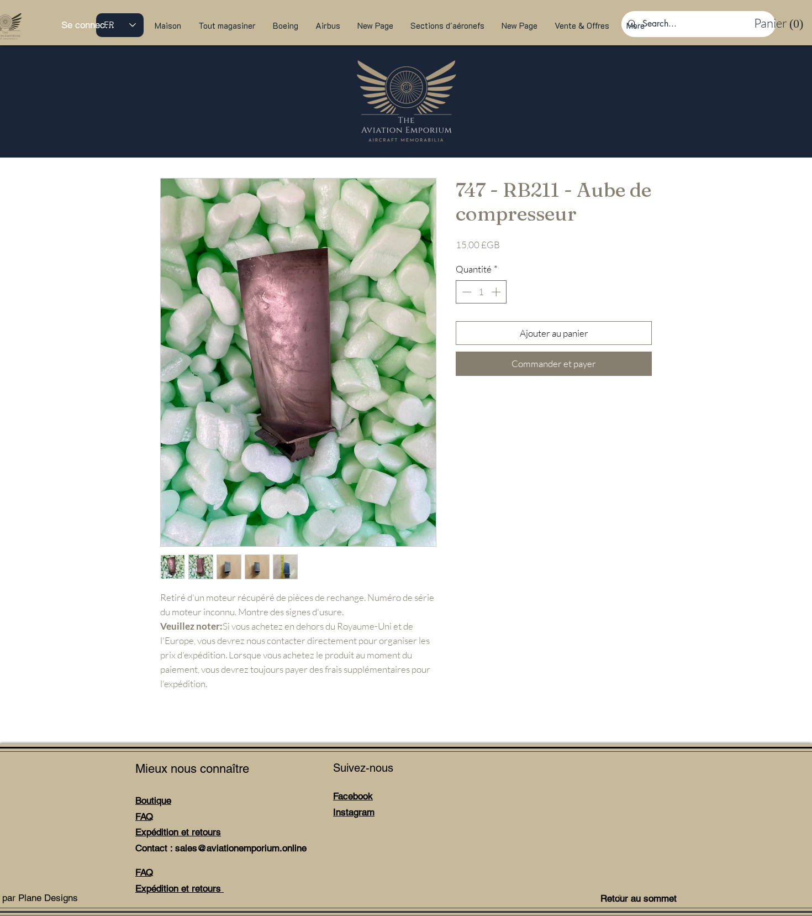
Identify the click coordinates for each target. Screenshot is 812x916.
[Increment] (497, 292)
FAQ (144, 816)
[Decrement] (465, 292)
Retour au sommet (638, 898)
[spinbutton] (481, 292)
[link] (776, 23)
